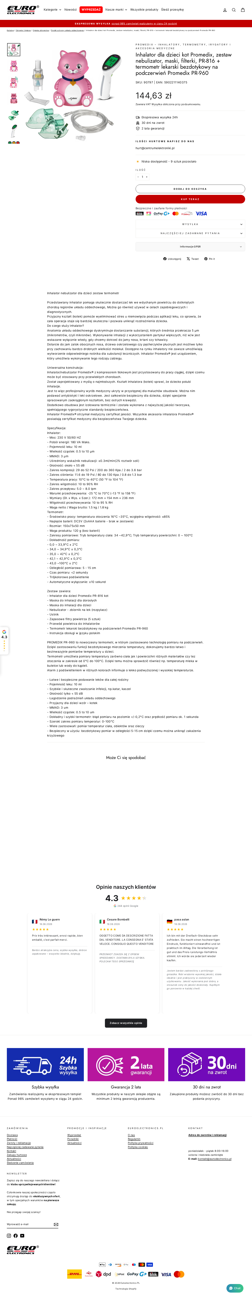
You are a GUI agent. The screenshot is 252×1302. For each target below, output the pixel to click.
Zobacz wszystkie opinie (126, 1023)
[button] (234, 1288)
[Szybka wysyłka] (45, 1064)
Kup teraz (190, 199)
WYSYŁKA (190, 224)
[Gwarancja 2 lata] (126, 1064)
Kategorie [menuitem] (51, 9)
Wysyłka (157, 104)
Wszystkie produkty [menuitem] (144, 9)
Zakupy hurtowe (17, 1154)
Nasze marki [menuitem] (114, 9)
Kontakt (11, 1150)
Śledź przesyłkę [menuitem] (172, 9)
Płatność (12, 1138)
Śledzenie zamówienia (20, 1162)
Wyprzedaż (74, 1134)
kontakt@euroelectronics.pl (214, 1158)
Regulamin (134, 1138)
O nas (131, 1134)
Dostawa (12, 1134)
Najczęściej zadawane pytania (190, 233)
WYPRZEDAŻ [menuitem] (91, 9)
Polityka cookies (138, 1146)
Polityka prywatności (140, 1142)
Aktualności (14, 1158)
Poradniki (73, 1138)
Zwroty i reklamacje (19, 1142)
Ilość (141, 170)
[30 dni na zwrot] (206, 1064)
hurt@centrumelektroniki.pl (155, 148)
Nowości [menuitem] (70, 9)
